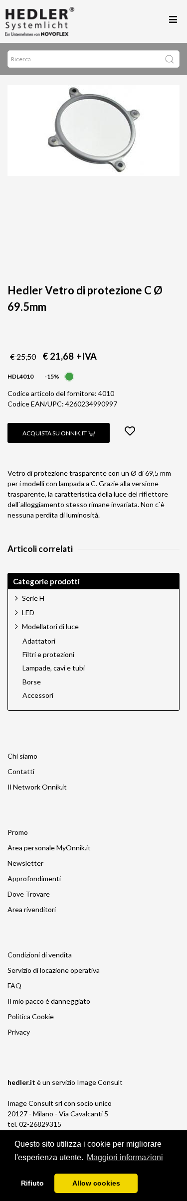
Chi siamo (22, 756)
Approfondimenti (34, 878)
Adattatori (38, 641)
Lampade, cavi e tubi (53, 668)
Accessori (37, 695)
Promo (17, 832)
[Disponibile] (69, 375)
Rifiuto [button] (32, 1183)
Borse (31, 682)
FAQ (14, 985)
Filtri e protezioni (48, 655)
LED (28, 612)
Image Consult (100, 1082)
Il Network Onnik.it (37, 787)
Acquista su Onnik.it (55, 433)
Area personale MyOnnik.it (49, 847)
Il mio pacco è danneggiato (48, 1001)
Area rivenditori (31, 909)
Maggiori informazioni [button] (125, 1157)
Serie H (33, 598)
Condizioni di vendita (39, 954)
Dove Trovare (28, 894)
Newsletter (25, 863)
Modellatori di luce (50, 626)
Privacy (18, 1032)
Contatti (20, 771)
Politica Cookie (30, 1016)
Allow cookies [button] (96, 1183)
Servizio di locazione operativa (53, 970)
